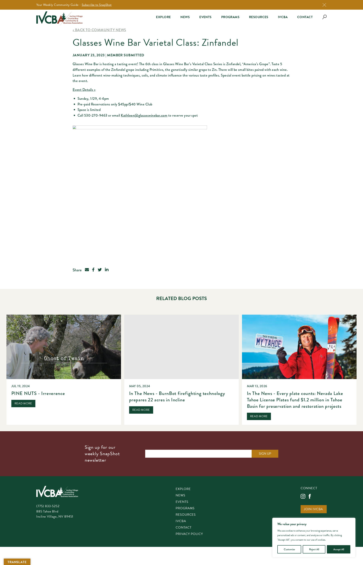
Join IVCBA (313, 509)
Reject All (314, 549)
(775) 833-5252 (48, 506)
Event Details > (84, 89)
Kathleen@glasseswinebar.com (144, 115)
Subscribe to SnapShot (97, 4)
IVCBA (283, 17)
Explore (163, 17)
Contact (305, 17)
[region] (313, 537)
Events (205, 17)
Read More (23, 403)
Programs (230, 17)
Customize (289, 549)
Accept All (338, 549)
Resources (258, 17)
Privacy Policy (189, 534)
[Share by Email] (87, 270)
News (185, 17)
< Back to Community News (99, 30)
